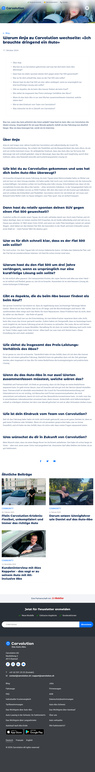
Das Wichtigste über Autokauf (62, 710)
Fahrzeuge (10, 688)
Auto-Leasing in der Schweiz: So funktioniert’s (25, 715)
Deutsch (9, 740)
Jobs (51, 683)
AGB (51, 694)
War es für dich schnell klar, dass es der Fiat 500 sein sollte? (39, 78)
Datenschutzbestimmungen (61, 699)
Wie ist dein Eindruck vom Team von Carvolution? (34, 104)
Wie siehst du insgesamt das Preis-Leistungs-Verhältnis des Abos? (42, 93)
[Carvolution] (13, 8)
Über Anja (17, 62)
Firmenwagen (55, 688)
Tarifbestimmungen (14, 704)
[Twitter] (47, 461)
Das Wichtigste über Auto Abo (19, 710)
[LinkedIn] (18, 664)
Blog (8, 683)
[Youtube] (23, 664)
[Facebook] (40, 461)
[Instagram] (13, 664)
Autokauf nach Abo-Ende (16, 725)
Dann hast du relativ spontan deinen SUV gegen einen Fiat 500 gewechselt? (45, 74)
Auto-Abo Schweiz (57, 704)
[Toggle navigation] (87, 8)
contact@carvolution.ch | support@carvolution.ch (31, 676)
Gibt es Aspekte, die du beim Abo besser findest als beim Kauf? (40, 89)
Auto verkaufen (55, 720)
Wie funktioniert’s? (57, 725)
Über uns (53, 715)
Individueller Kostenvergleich (18, 699)
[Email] (54, 461)
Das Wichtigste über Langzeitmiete (21, 720)
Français (19, 740)
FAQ (7, 694)
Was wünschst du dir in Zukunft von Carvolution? (34, 108)
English (29, 740)
